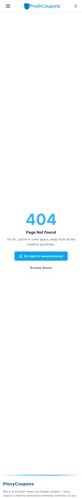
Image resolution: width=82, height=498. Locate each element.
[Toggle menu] (12, 6)
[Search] (70, 6)
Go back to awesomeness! (43, 256)
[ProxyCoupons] (42, 6)
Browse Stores (41, 268)
